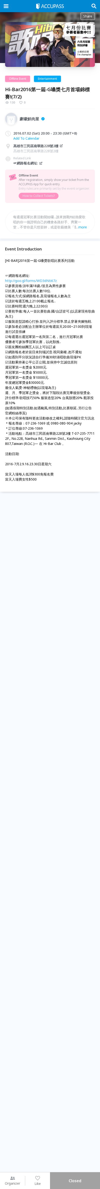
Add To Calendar (26, 138)
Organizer (12, 1183)
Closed (75, 1180)
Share (87, 16)
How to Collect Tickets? (39, 196)
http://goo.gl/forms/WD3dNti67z (31, 280)
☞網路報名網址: (25, 163)
